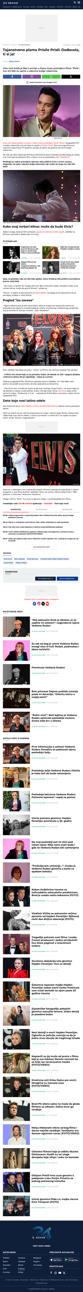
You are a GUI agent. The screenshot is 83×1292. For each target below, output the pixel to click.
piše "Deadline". (62, 157)
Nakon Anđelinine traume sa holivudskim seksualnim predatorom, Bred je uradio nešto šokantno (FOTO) (55, 892)
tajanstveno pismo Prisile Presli (54, 559)
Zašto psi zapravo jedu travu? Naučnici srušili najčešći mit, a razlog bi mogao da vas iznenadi (43, 540)
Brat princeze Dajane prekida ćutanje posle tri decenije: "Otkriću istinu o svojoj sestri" (55, 694)
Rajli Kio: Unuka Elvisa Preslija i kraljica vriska (70, 248)
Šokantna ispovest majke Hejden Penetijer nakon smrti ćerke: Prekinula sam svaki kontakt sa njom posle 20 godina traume (55, 989)
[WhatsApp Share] (51, 77)
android (28, 503)
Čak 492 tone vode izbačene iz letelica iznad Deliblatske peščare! (35, 527)
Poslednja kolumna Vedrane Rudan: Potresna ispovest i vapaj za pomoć (54, 796)
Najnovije (6, 7)
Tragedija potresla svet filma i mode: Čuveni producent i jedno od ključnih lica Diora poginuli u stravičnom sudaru (54, 941)
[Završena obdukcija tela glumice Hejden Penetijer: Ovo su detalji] (16, 968)
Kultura (14, 45)
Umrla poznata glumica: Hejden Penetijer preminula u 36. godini (52, 820)
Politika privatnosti (56, 1280)
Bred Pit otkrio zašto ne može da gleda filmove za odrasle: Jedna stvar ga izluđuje (56, 1107)
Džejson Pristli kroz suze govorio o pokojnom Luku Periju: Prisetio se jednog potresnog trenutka (53, 1178)
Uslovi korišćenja (71, 1280)
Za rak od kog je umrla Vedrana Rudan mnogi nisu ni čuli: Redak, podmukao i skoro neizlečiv (55, 646)
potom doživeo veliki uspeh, (51, 232)
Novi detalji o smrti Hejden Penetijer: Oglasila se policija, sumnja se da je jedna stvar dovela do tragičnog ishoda (56, 1035)
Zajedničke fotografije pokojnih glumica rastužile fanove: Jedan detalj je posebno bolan (55, 1011)
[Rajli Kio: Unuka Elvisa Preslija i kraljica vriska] (50, 252)
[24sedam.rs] (10, 3)
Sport (33, 7)
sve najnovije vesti (41, 547)
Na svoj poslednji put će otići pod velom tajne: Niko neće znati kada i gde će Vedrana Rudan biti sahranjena (55, 845)
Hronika (52, 7)
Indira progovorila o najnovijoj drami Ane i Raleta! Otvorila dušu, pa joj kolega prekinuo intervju (41, 516)
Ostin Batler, (41, 293)
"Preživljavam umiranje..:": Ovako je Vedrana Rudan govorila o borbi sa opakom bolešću (54, 869)
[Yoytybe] (59, 1273)
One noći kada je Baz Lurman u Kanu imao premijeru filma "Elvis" (34, 143)
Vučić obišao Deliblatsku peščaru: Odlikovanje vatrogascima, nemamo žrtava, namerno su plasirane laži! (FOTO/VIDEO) (41, 533)
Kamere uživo (17, 7)
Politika (26, 7)
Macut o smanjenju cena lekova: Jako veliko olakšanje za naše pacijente (38, 522)
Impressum (24, 1280)
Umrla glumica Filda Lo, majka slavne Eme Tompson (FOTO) (55, 1201)
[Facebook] (34, 604)
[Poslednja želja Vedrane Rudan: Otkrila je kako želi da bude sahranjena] (16, 777)
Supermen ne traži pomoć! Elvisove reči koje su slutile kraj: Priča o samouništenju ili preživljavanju (30, 250)
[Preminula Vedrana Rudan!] (16, 674)
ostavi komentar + (67, 579)
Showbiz (39, 7)
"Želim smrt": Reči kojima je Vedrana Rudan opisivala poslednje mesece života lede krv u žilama (54, 718)
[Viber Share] (31, 77)
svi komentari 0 (45, 579)
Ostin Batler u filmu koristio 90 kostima (39, 406)
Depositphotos (41, 1283)
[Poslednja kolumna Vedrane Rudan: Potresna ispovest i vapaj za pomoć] (16, 801)
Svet (46, 7)
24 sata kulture (24, 45)
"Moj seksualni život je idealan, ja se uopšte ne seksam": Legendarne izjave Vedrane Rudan (55, 623)
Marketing (34, 1280)
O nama (8, 1280)
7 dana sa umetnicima (24, 258)
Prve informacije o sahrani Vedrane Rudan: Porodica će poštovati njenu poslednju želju (54, 749)
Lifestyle (68, 7)
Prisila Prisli (21, 563)
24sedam (48, 503)
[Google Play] (71, 1259)
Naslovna (6, 45)
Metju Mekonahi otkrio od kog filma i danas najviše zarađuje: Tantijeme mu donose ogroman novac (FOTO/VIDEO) (55, 1130)
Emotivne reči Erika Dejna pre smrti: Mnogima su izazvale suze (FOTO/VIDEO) (54, 1083)
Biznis (75, 7)
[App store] (55, 1259)
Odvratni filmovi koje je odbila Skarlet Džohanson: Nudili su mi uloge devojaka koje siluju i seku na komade (55, 1154)
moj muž (62, 391)
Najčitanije (41, 509)
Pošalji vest (43, 1280)
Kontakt (16, 1280)
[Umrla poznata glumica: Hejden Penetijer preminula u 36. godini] (16, 825)
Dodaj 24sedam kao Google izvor (43, 82)
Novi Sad (37, 1268)
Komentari (67, 509)
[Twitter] (43, 604)
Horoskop (37, 1265)
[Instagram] (38, 604)
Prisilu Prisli (47, 145)
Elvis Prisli (8, 563)
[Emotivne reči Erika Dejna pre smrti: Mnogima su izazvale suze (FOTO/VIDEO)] (16, 1087)
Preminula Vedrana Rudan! (48, 667)
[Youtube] (47, 604)
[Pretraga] (74, 2)
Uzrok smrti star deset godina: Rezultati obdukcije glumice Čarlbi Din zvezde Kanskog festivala (69, 265)
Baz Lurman (19, 559)
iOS (20, 503)
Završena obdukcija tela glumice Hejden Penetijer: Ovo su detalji (52, 962)
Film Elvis (8, 559)
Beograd (37, 1258)
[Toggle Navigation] (78, 2)
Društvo (60, 7)
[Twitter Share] (70, 77)
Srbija (20, 1272)
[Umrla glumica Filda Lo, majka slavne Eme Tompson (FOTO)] (16, 1206)
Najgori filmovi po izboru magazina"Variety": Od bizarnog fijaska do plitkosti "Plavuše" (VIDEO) (30, 265)
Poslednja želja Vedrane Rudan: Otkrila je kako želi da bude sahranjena (56, 772)
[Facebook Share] (12, 77)
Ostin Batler (32, 559)
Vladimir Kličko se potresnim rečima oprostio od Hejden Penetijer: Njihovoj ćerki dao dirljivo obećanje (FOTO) (55, 916)
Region (36, 1261)
